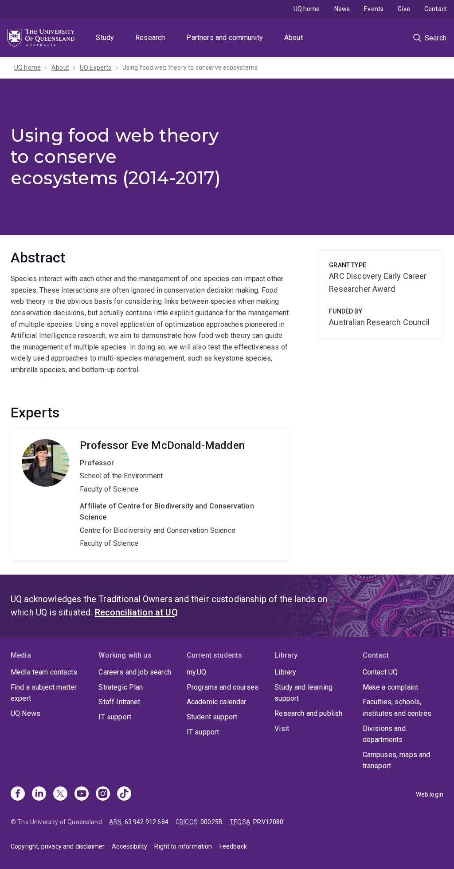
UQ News (25, 713)
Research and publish (308, 713)
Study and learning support (303, 693)
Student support (212, 717)
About (293, 37)
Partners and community (224, 37)
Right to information (183, 846)
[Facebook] (18, 794)
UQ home (307, 8)
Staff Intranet (119, 702)
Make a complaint (391, 687)
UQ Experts (96, 67)
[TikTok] (124, 794)
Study (105, 37)
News (342, 8)
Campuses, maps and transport (397, 760)
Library (285, 672)
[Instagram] (103, 794)
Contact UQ (380, 672)
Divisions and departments (384, 734)
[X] (60, 794)
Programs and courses (222, 687)
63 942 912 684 (146, 821)
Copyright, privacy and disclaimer (58, 846)
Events (374, 8)
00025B (211, 821)
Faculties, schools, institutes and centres (397, 708)
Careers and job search (134, 672)
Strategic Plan (120, 687)
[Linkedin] (39, 794)
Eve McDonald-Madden (150, 494)
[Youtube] (81, 794)
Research (150, 37)
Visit (281, 728)
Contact (435, 8)
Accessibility (129, 846)
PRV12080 (268, 821)
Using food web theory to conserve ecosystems (190, 67)
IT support (114, 717)
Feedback (233, 846)
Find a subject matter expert (44, 693)
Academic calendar (217, 702)
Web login (429, 794)
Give (404, 8)
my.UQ (197, 672)
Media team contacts (44, 672)
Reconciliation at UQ (136, 612)
